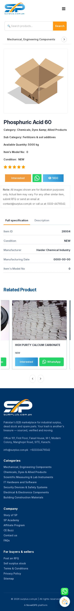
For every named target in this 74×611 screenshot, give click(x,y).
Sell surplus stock (15, 563)
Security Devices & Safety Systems (25, 487)
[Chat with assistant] (64, 601)
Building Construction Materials (23, 497)
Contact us (10, 535)
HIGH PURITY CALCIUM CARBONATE (37, 344)
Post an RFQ (11, 558)
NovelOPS (31, 605)
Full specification (16, 220)
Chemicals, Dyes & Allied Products (25, 472)
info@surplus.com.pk (16, 449)
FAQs (7, 540)
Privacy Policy (12, 573)
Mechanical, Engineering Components (31, 39)
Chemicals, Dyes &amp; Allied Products (42, 129)
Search (59, 25)
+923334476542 (40, 449)
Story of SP (10, 515)
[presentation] (32, 379)
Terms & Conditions (16, 568)
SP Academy (11, 520)
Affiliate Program (14, 525)
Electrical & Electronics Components (26, 492)
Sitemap (9, 578)
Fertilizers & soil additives (39, 137)
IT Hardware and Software (20, 482)
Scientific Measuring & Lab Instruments (28, 477)
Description (41, 220)
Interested (18, 178)
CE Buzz (9, 530)
